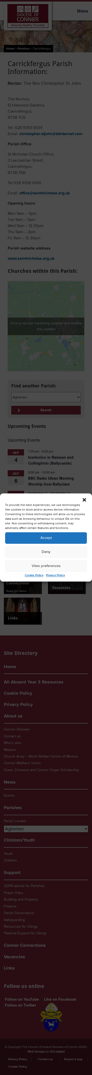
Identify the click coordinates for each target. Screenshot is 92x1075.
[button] (84, 499)
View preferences (46, 565)
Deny (46, 551)
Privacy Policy (55, 575)
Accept (46, 537)
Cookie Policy (34, 575)
